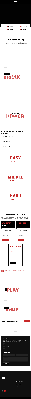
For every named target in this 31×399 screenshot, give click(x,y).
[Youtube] (5, 391)
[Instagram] (2, 391)
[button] (7, 74)
